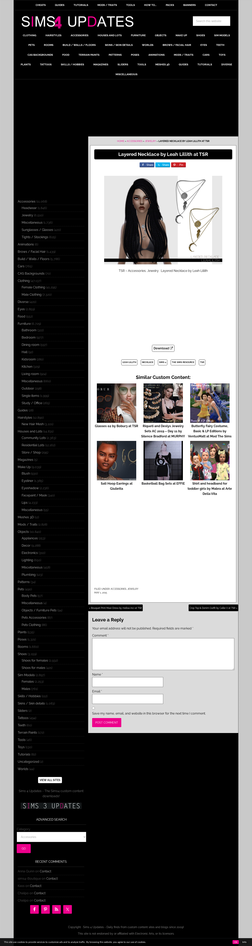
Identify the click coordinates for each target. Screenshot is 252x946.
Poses (22, 639)
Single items (30, 396)
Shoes (22, 654)
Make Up (24, 467)
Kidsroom (29, 359)
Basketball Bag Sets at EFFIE (163, 483)
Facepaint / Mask (34, 495)
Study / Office (32, 403)
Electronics (30, 553)
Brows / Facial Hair (32, 252)
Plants (22, 632)
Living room (30, 374)
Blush (26, 473)
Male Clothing (32, 294)
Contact (45, 871)
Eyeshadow (30, 488)
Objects (23, 532)
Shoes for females (35, 660)
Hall (24, 352)
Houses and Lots (30, 431)
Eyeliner (27, 481)
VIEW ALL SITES (50, 780)
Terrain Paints (27, 732)
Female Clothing (33, 287)
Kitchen (27, 366)
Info (244, 942)
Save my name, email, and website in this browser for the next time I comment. (149, 713)
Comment (100, 635)
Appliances (30, 538)
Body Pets (29, 596)
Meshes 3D (26, 517)
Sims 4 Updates (80, 23)
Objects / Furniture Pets (39, 610)
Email (97, 691)
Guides (23, 410)
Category (23, 829)
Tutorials (24, 754)
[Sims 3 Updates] (51, 806)
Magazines (25, 460)
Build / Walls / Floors (33, 259)
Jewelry (150, 141)
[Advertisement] (126, 108)
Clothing (24, 281)
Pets (21, 589)
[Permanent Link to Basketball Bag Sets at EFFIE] (163, 478)
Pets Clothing (31, 625)
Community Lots (34, 438)
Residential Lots (33, 445)
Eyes (21, 309)
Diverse (23, 302)
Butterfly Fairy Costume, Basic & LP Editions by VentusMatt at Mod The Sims (210, 431)
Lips (25, 502)
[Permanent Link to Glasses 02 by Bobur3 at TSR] (116, 421)
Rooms (23, 647)
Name (97, 674)
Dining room (30, 345)
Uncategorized (28, 762)
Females (28, 681)
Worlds (23, 769)
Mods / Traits (27, 524)
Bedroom (29, 337)
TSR (202, 362)
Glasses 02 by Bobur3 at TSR (116, 426)
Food (21, 316)
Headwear (29, 208)
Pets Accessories (34, 617)
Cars (21, 266)
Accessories (134, 141)
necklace (147, 362)
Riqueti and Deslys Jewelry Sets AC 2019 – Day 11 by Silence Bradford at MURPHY (163, 431)
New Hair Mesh (33, 424)
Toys (21, 747)
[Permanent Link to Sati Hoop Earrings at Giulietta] (116, 478)
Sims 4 (162, 362)
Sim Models (26, 675)
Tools (22, 740)
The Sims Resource (183, 362)
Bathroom (29, 330)
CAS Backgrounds (31, 273)
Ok (235, 942)
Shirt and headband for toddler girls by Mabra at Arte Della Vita (210, 489)
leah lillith (129, 362)
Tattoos (23, 718)
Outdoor (28, 388)
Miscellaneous (32, 222)
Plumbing (29, 575)
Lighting (27, 560)
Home (120, 141)
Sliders (23, 711)
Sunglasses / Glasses (37, 230)
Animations (26, 244)
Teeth (22, 725)
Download (162, 348)
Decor (26, 545)
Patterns (24, 582)
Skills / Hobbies (29, 696)
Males (26, 689)
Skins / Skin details (31, 703)
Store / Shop (31, 452)
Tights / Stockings (35, 237)
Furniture (24, 324)
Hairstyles (25, 417)
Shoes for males (33, 668)
